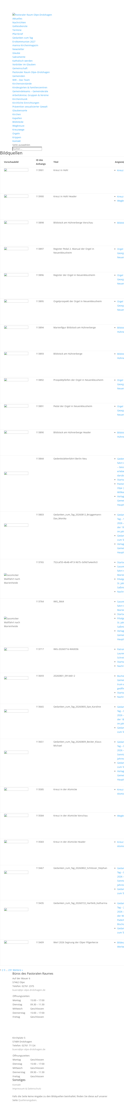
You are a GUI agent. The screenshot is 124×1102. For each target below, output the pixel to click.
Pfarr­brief (17, 33)
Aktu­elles (17, 18)
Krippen (16, 137)
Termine (16, 30)
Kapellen (17, 118)
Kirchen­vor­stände (22, 83)
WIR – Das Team (21, 79)
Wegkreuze (18, 125)
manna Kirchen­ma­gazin (25, 45)
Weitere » (18, 970)
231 (10, 970)
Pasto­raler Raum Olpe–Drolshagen (31, 72)
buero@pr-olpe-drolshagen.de (28, 989)
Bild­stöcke (17, 121)
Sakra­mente (18, 56)
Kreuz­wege (18, 129)
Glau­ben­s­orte (19, 110)
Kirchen (16, 114)
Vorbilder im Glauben (24, 64)
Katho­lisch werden (22, 60)
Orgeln (16, 133)
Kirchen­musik (19, 99)
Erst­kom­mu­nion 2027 (23, 41)
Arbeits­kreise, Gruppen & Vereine (30, 95)
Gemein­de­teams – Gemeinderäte (30, 91)
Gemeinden (18, 76)
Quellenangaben (27, 1100)
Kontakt (16, 141)
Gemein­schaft (19, 68)
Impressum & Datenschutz (26, 1088)
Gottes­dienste (19, 26)
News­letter (18, 49)
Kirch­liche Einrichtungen (25, 102)
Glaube (16, 53)
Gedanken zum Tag (22, 37)
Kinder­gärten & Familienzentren (29, 87)
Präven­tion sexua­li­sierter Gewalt (29, 106)
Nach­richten (19, 22)
